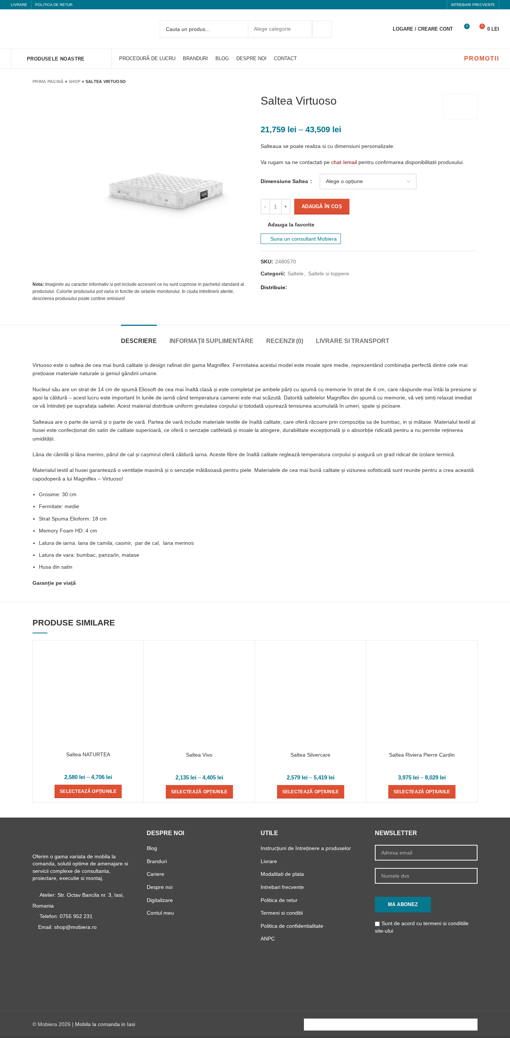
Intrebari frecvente (282, 887)
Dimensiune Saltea (285, 181)
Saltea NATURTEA (88, 754)
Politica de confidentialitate (292, 926)
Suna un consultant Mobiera (303, 239)
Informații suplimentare (212, 341)
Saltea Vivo (199, 755)
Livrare (269, 861)
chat (336, 162)
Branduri (157, 861)
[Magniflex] (460, 106)
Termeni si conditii (282, 913)
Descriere (139, 341)
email (350, 162)
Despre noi (159, 887)
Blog (152, 848)
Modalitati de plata (282, 874)
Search (322, 29)
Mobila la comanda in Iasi (105, 1024)
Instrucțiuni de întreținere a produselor (306, 848)
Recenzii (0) (284, 341)
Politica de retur (279, 900)
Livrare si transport (352, 341)
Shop (75, 81)
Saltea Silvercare (310, 755)
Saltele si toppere (328, 274)
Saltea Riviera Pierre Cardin (422, 755)
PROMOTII (481, 58)
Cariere (155, 874)
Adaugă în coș (322, 206)
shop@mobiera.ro (75, 927)
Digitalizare (160, 900)
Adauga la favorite (291, 224)
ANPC (268, 939)
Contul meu (160, 913)
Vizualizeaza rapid (134, 656)
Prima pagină (48, 81)
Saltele (295, 274)
